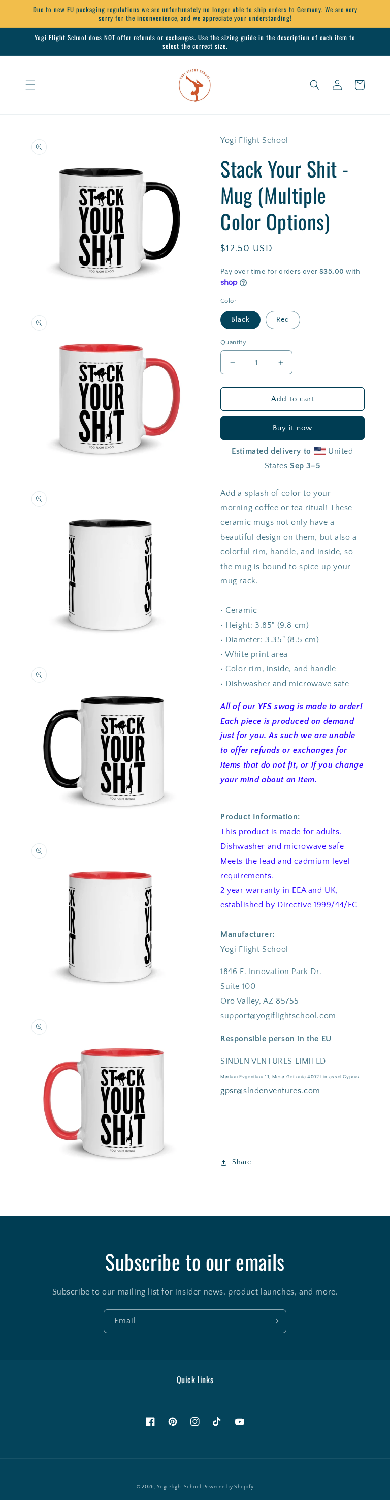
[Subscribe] (275, 1321)
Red (282, 320)
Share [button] (241, 1162)
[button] (30, 85)
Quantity (233, 342)
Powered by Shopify (228, 1487)
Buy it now (292, 428)
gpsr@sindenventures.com (270, 1090)
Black (240, 320)
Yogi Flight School (179, 1487)
